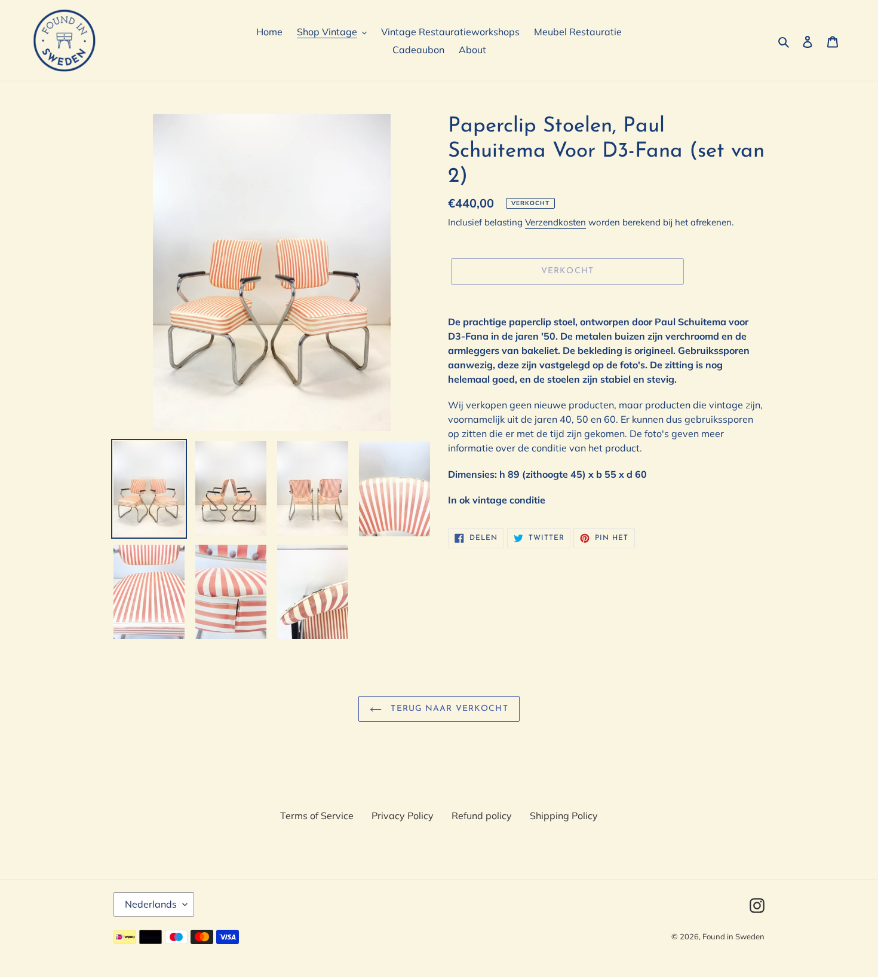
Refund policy (482, 816)
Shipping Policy (564, 816)
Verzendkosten (555, 222)
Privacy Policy (403, 816)
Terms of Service (317, 816)
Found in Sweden (733, 936)
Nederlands (151, 904)
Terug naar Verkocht (448, 708)
